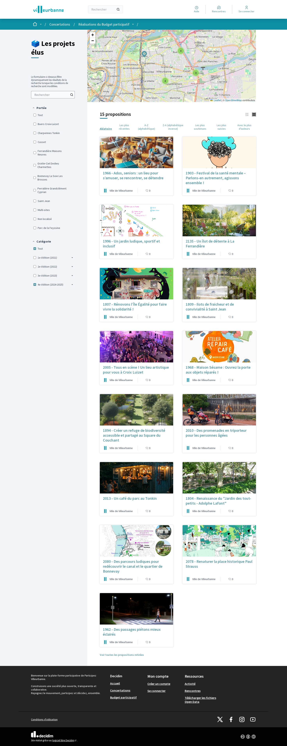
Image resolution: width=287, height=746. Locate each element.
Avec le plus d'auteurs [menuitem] (244, 126)
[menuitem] (53, 94)
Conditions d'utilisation (44, 719)
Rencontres (193, 691)
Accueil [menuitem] (115, 683)
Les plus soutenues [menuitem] (200, 126)
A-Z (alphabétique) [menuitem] (146, 126)
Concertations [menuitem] (120, 690)
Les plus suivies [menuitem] (221, 126)
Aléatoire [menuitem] (106, 128)
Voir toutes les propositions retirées (122, 655)
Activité (190, 684)
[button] (39, 108)
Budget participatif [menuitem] (123, 697)
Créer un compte (158, 684)
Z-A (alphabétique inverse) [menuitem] (173, 126)
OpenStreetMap (233, 100)
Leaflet (217, 100)
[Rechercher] (118, 9)
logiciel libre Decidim (64, 740)
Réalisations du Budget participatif (103, 24)
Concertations (59, 24)
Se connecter (156, 691)
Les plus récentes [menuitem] (124, 126)
